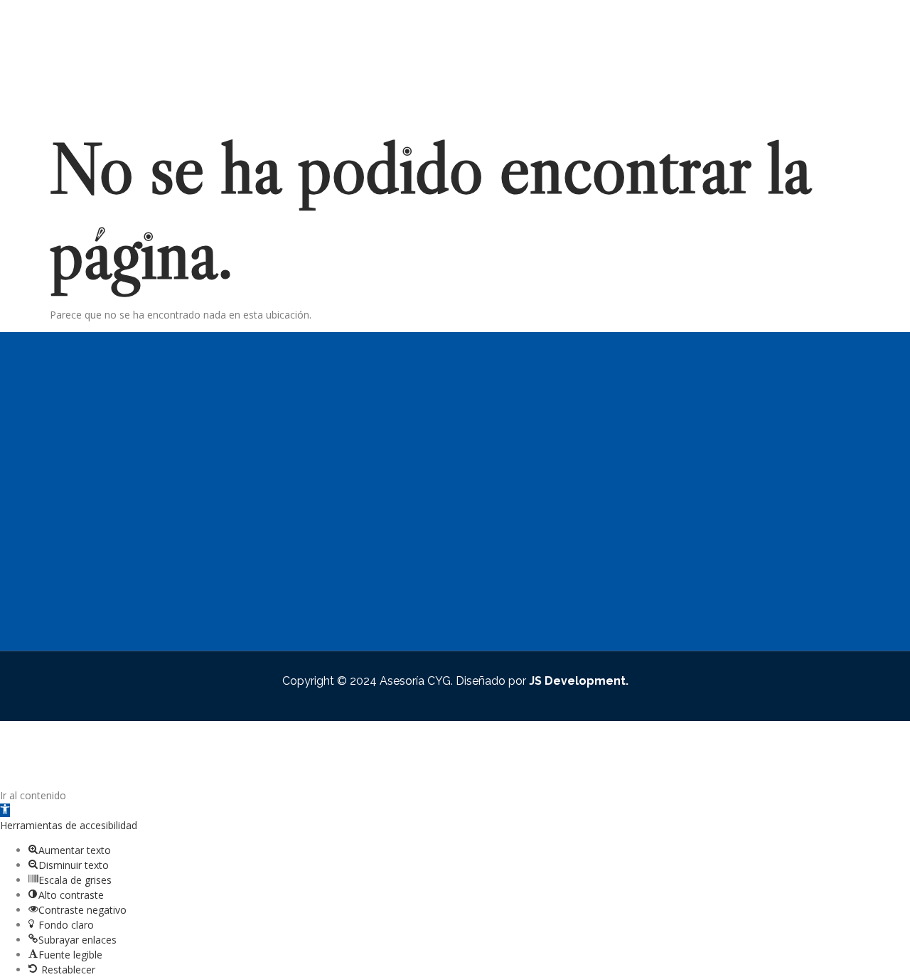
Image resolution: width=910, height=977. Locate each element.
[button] (5, 810)
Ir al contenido (33, 795)
